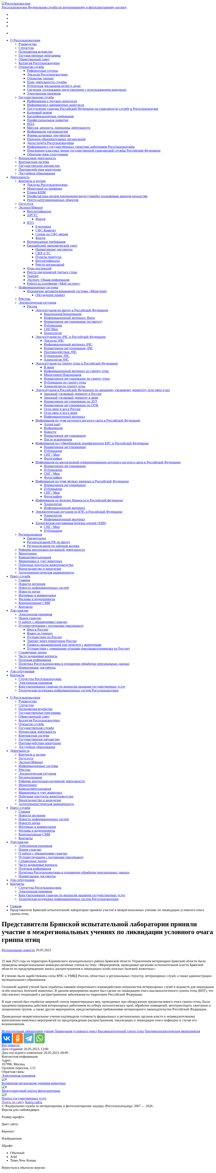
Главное (24, 580)
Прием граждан (30, 618)
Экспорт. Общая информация (48, 280)
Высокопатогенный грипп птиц (121, 1031)
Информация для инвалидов (47, 131)
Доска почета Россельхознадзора (50, 143)
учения (48, 1031)
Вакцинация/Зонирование (63, 314)
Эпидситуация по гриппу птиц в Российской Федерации (76, 363)
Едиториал (43, 226)
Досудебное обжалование (37, 173)
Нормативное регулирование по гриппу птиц (77, 378)
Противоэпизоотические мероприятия (172, 1031)
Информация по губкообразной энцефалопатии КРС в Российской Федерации (92, 443)
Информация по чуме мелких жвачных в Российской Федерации (82, 481)
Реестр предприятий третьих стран (52, 272)
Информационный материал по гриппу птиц (76, 371)
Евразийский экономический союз (52, 245)
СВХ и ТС (43, 253)
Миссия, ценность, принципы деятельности (58, 127)
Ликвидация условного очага (75, 1031)
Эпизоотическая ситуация (37, 302)
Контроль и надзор (32, 181)
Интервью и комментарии (37, 595)
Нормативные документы (54, 249)
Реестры (24, 299)
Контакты (26, 606)
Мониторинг (28, 553)
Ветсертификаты (39, 211)
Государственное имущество (39, 165)
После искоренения (58, 439)
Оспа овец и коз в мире (60, 413)
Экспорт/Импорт (31, 207)
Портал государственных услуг (24, 1098)
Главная (16, 906)
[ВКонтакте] (7, 1038)
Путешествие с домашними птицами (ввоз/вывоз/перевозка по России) (78, 648)
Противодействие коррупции (40, 169)
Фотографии (53, 458)
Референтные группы (42, 70)
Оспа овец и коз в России (62, 409)
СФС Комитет (45, 230)
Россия (32, 306)
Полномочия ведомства (36, 51)
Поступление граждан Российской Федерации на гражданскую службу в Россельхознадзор (92, 108)
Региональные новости (18, 950)
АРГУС (32, 215)
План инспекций (39, 268)
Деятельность (20, 177)
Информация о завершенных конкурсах (55, 105)
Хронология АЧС (56, 359)
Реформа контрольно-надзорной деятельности (52, 549)
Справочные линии (33, 652)
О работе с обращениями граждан (43, 622)
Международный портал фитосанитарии (31, 1091)
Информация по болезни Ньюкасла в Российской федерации (79, 500)
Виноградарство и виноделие (40, 568)
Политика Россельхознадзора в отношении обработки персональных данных (74, 663)
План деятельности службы (47, 82)
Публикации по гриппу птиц (65, 382)
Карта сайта (33, 1102)
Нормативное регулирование (65, 435)
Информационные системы (38, 287)
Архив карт (52, 424)
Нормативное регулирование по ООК (71, 405)
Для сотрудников (22, 671)
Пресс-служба (20, 576)
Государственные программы (40, 55)
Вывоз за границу (40, 633)
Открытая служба (31, 67)
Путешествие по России (44, 637)
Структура (26, 48)
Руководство (28, 44)
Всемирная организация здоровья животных (34, 1083)
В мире (49, 367)
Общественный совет (34, 59)
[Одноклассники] (18, 1038)
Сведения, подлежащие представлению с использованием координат (77, 89)
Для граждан (19, 610)
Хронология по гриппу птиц (64, 386)
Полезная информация (35, 660)
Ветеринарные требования (46, 242)
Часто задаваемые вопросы (38, 656)
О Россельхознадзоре (25, 40)
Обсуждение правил (50, 295)
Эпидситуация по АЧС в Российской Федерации (70, 337)
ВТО (30, 223)
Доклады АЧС (54, 340)
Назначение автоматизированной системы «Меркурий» (67, 291)
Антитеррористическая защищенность (46, 572)
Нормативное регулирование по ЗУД (70, 401)
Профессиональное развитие (47, 120)
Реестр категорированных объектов (52, 200)
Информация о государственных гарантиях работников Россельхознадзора (81, 146)
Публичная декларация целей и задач (54, 86)
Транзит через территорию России (52, 641)
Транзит (33, 276)
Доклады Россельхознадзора (47, 74)
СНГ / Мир (52, 454)
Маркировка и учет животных (40, 561)
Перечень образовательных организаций (56, 139)
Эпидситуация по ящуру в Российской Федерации (71, 310)
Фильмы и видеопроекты (37, 599)
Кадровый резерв (39, 112)
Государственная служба (36, 97)
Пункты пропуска (48, 257)
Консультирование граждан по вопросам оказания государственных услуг (72, 686)
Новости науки (29, 591)
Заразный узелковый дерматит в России (72, 394)
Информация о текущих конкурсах (52, 101)
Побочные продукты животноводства (46, 565)
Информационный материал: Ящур (69, 318)
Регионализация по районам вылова (53, 546)
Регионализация (30, 534)
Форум (40, 219)
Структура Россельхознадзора (40, 679)
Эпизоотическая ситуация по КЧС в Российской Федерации (78, 511)
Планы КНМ (36, 192)
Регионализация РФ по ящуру (48, 542)
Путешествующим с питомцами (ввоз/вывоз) (51, 625)
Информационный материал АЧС (68, 344)
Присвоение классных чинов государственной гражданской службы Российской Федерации (94, 150)
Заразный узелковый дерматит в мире (71, 397)
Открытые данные (40, 78)
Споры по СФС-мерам (51, 234)
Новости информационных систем (44, 587)
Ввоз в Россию (37, 629)
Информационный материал (64, 416)
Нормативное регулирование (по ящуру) (73, 321)
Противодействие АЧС (60, 352)
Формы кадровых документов (48, 135)
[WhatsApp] (40, 1038)
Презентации (36, 538)
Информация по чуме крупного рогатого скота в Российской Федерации (87, 420)
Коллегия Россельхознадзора (39, 63)
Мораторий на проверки (44, 188)
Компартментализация (35, 557)
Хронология (53, 333)
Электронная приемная (44, 93)
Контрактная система (34, 162)
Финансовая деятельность (37, 158)
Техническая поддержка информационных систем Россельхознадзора (69, 690)
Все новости (11, 1045)
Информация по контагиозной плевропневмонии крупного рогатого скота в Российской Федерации (108, 462)
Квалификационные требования (50, 116)
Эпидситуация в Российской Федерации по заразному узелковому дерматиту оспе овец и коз (102, 390)
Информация (53, 428)
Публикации (53, 325)
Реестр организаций (49, 264)
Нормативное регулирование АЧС (68, 348)
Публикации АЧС (57, 356)
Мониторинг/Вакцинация (62, 375)
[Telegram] (29, 1038)
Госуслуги (26, 203)
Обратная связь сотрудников (47, 154)
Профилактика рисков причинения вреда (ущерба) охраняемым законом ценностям (87, 196)
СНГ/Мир (51, 329)
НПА (31, 124)
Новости (50, 432)
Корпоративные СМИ (34, 603)
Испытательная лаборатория (22, 1031)
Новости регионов (32, 584)
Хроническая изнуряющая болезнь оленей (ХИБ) (70, 523)
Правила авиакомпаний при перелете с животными (64, 644)
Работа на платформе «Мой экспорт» (53, 283)
